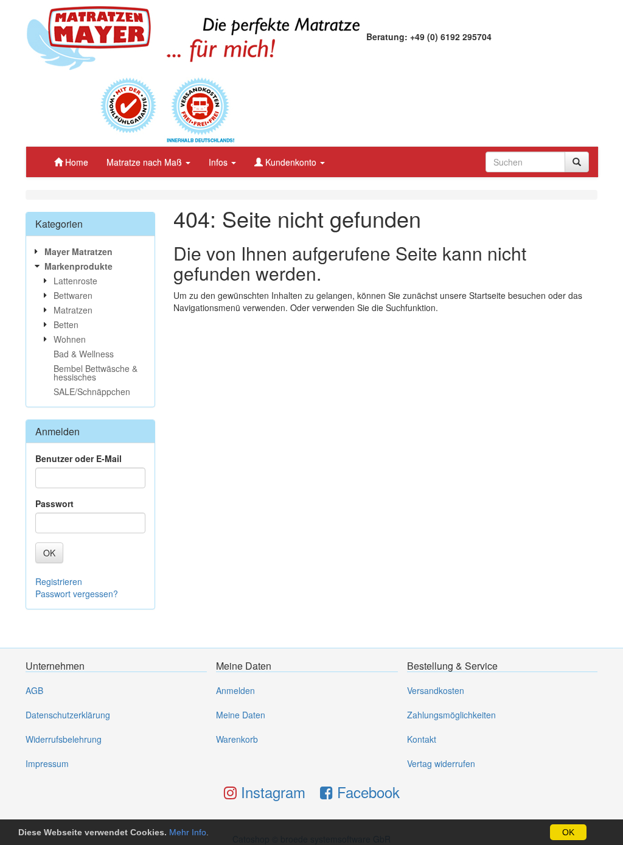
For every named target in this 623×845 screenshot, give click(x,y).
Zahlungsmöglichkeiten (451, 715)
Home (75, 162)
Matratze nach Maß (145, 162)
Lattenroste (75, 280)
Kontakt (421, 739)
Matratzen (73, 310)
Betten (66, 324)
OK (568, 832)
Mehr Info (187, 832)
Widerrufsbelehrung (64, 739)
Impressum (47, 763)
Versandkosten (435, 690)
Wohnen (70, 339)
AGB (34, 690)
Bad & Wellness (84, 353)
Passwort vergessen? (76, 593)
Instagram (271, 791)
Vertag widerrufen (441, 763)
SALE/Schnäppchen (92, 391)
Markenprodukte (78, 266)
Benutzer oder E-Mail (78, 458)
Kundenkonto (291, 162)
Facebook (366, 791)
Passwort (54, 503)
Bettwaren (73, 295)
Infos (219, 162)
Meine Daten (240, 715)
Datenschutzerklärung (68, 715)
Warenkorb (237, 739)
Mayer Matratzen (78, 251)
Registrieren (58, 581)
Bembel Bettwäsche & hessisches (95, 372)
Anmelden (235, 690)
